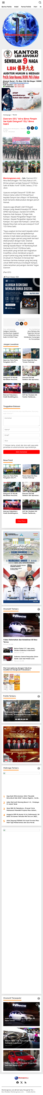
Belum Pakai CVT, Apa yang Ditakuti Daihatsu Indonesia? (24, 649)
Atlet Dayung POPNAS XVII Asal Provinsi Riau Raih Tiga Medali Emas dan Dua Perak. (23, 821)
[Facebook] (17, 323)
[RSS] (25, 323)
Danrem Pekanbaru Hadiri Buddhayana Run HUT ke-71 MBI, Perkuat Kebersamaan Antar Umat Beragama (11, 396)
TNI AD (5, 131)
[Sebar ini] (28, 128)
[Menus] (3, 2)
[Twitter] (21, 323)
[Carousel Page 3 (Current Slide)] (21, 719)
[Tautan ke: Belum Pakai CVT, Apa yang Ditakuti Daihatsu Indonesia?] (8, 650)
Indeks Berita (30, 1092)
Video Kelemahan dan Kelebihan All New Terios (20, 641)
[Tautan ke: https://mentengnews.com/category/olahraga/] (38, 768)
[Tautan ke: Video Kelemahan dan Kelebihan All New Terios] (21, 625)
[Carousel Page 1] (16, 719)
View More (21, 521)
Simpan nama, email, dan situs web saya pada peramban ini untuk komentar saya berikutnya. (20, 446)
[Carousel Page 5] (27, 719)
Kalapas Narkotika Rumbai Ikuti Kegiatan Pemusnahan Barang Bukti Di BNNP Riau (11, 333)
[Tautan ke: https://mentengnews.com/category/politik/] (38, 696)
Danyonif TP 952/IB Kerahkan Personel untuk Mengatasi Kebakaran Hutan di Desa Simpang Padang (11, 378)
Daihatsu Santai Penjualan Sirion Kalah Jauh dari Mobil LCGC (26, 657)
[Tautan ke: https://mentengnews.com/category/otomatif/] (38, 609)
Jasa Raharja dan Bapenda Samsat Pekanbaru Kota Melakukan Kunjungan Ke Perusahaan (32, 334)
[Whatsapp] (28, 132)
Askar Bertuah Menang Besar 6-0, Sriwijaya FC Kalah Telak (23, 803)
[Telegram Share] (36, 128)
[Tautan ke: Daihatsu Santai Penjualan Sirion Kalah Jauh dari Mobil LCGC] (8, 658)
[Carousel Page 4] (24, 719)
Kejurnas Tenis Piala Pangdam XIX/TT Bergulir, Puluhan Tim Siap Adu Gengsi (11, 361)
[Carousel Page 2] (19, 719)
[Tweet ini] (32, 128)
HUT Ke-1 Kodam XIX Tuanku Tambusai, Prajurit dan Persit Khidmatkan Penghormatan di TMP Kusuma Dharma (30, 396)
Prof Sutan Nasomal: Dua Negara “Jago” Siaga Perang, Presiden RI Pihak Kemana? (19, 713)
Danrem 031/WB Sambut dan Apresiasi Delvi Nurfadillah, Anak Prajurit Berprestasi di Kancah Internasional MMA (30, 378)
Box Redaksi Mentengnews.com (13, 1092)
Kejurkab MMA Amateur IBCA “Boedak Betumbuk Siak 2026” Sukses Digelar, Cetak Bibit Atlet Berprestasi (22, 797)
